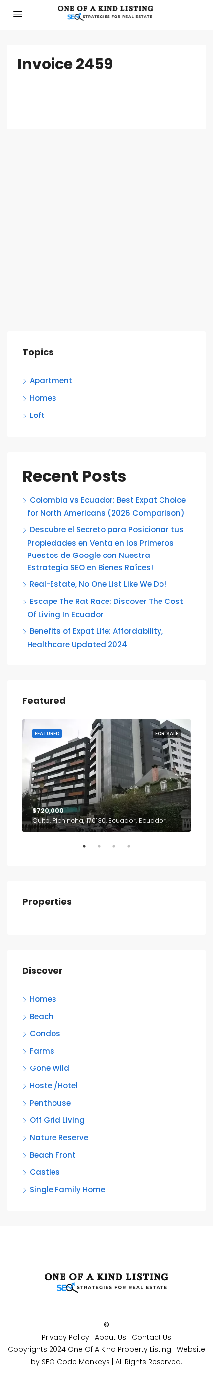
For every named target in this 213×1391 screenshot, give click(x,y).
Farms (42, 1051)
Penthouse (50, 1103)
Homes (43, 398)
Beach (41, 1016)
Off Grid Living (57, 1120)
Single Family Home (67, 1189)
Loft (37, 415)
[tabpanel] (106, 775)
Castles (45, 1172)
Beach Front (53, 1155)
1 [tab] (89, 850)
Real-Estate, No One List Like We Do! (98, 584)
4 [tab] (134, 850)
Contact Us (151, 1337)
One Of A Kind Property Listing (119, 1349)
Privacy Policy (65, 1337)
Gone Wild (49, 1068)
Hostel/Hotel (54, 1085)
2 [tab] (104, 850)
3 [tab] (119, 850)
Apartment (51, 380)
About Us (110, 1337)
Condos (45, 1033)
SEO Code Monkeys (76, 1362)
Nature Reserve (59, 1137)
